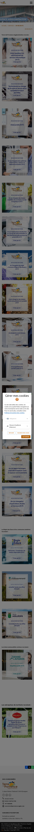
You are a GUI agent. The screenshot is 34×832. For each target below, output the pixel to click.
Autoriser (26, 436)
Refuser (11, 433)
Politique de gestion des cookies (14, 413)
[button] (17, 418)
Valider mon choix (23, 433)
